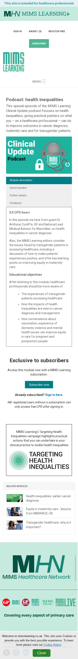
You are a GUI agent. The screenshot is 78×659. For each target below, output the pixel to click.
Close (41, 653)
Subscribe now (39, 384)
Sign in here (53, 395)
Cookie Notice (52, 644)
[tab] (39, 180)
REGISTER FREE (57, 31)
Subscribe (39, 43)
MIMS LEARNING (44, 13)
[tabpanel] (39, 278)
